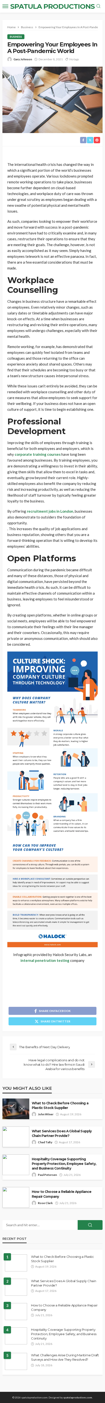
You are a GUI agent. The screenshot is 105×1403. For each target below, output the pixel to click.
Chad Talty (45, 1142)
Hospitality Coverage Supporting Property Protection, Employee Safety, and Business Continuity (64, 1163)
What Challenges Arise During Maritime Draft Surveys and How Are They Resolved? (65, 1357)
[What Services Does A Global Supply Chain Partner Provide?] (16, 1287)
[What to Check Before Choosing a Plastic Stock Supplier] (16, 1262)
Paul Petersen (47, 1175)
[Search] (98, 6)
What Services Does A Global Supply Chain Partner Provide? (62, 1133)
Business (16, 36)
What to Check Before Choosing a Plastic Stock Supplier (60, 1105)
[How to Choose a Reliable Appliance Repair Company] (16, 1311)
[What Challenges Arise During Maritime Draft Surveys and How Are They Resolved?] (16, 1361)
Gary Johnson (22, 59)
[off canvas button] (5, 6)
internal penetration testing (45, 960)
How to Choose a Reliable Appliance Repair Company (61, 1194)
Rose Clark (45, 1203)
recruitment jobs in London (50, 511)
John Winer (45, 1114)
